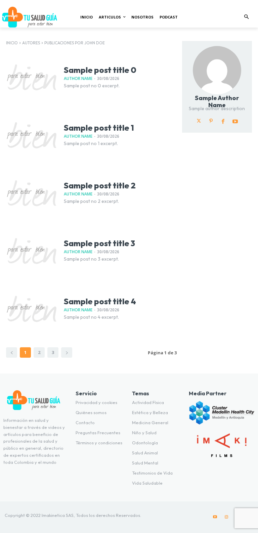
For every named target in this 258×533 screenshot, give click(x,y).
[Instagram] (226, 517)
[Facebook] (223, 120)
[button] (247, 17)
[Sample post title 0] (31, 77)
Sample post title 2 (100, 185)
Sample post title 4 (100, 301)
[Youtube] (235, 120)
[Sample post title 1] (31, 135)
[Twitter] (199, 120)
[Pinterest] (211, 120)
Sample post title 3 (99, 243)
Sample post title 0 (100, 70)
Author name (78, 78)
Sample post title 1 (99, 128)
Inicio (12, 42)
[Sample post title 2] (31, 193)
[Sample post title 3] (31, 250)
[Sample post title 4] (31, 308)
